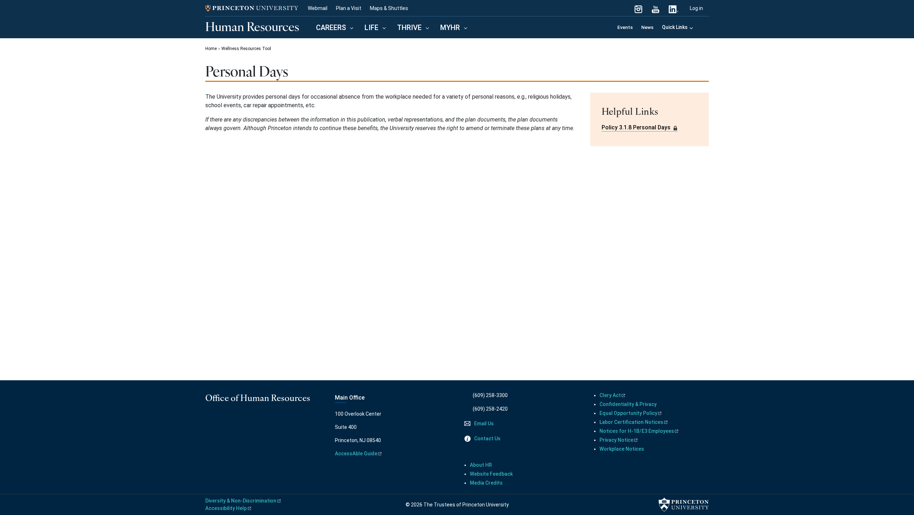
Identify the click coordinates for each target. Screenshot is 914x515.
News (647, 27)
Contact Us (487, 438)
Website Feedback (491, 474)
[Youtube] (219, 421)
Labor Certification (631, 422)
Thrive (409, 27)
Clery (610, 395)
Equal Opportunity (628, 413)
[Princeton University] (251, 9)
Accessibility (226, 508)
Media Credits (486, 483)
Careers (331, 27)
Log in (696, 8)
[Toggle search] (704, 28)
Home (211, 48)
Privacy (616, 440)
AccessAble (356, 453)
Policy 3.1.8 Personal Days (637, 127)
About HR (481, 465)
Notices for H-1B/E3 (636, 431)
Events (625, 27)
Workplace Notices (621, 449)
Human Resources (252, 26)
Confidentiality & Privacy (628, 404)
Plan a (348, 8)
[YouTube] (655, 8)
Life (371, 27)
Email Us (484, 423)
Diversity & (240, 501)
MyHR (450, 27)
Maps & (389, 8)
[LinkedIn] (672, 8)
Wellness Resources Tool (246, 48)
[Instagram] (638, 8)
